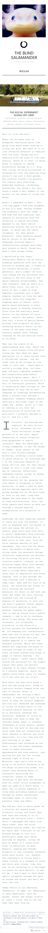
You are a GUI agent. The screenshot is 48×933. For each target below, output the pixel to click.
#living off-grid (34, 118)
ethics (38, 124)
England (19, 124)
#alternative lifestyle (15, 118)
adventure (7, 121)
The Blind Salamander (24, 55)
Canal (21, 121)
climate (28, 121)
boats (15, 121)
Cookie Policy (16, 924)
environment (28, 124)
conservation (38, 121)
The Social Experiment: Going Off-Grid (24, 114)
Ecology (10, 124)
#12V (21, 912)
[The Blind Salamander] (24, 21)
